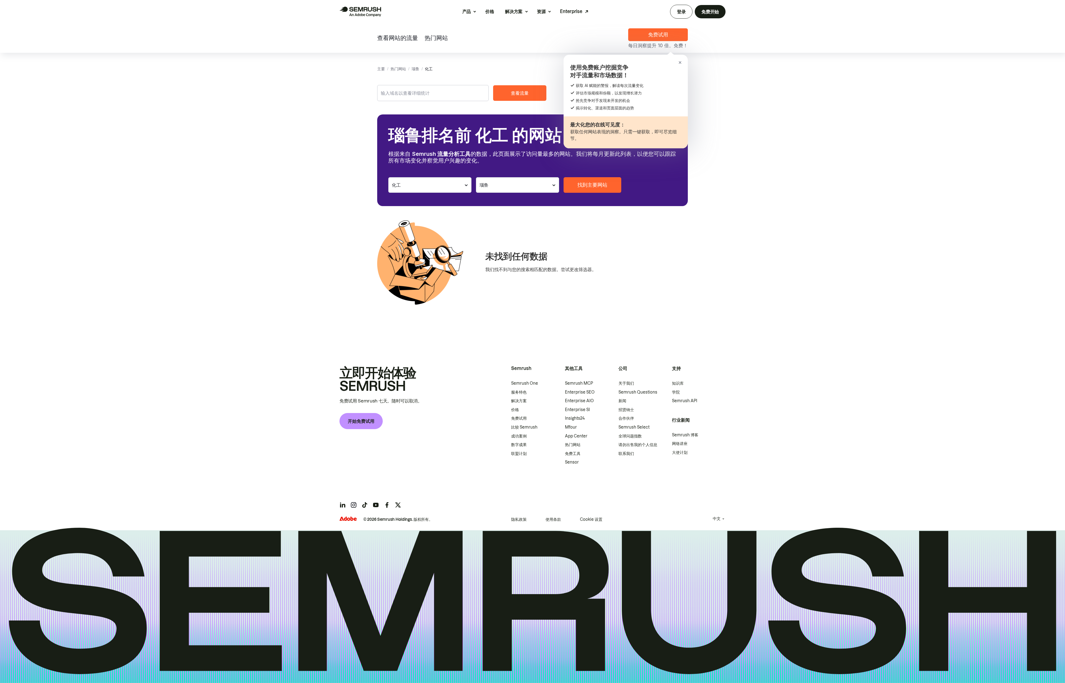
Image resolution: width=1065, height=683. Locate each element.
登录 (681, 11)
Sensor (572, 462)
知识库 (678, 383)
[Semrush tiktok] (364, 505)
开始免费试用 (361, 421)
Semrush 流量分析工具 (441, 154)
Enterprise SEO (580, 392)
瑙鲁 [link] (415, 68)
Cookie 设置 (591, 519)
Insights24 (575, 418)
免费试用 (519, 418)
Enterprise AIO (579, 401)
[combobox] (432, 93)
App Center (576, 436)
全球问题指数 (630, 436)
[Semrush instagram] (353, 505)
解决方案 (514, 11)
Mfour (571, 427)
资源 (541, 11)
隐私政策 (519, 519)
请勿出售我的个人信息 (637, 444)
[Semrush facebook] (386, 505)
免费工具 (572, 453)
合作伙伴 (626, 418)
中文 (717, 518)
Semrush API (684, 401)
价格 (489, 11)
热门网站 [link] (398, 68)
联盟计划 (519, 453)
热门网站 (436, 38)
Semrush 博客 (685, 435)
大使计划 (680, 452)
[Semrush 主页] (360, 12)
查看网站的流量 (397, 38)
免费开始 (710, 11)
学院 (676, 392)
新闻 (622, 401)
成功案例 (519, 436)
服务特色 (519, 392)
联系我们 (626, 453)
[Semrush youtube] (375, 505)
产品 (466, 11)
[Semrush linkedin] (342, 505)
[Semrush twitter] (398, 505)
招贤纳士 (626, 409)
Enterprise (571, 11)
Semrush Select (634, 427)
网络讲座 (680, 443)
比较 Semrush (524, 427)
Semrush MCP (579, 383)
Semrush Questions (637, 392)
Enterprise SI (577, 409)
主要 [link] (381, 68)
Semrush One (524, 383)
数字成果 (519, 444)
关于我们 (626, 383)
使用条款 (553, 519)
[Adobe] (348, 519)
